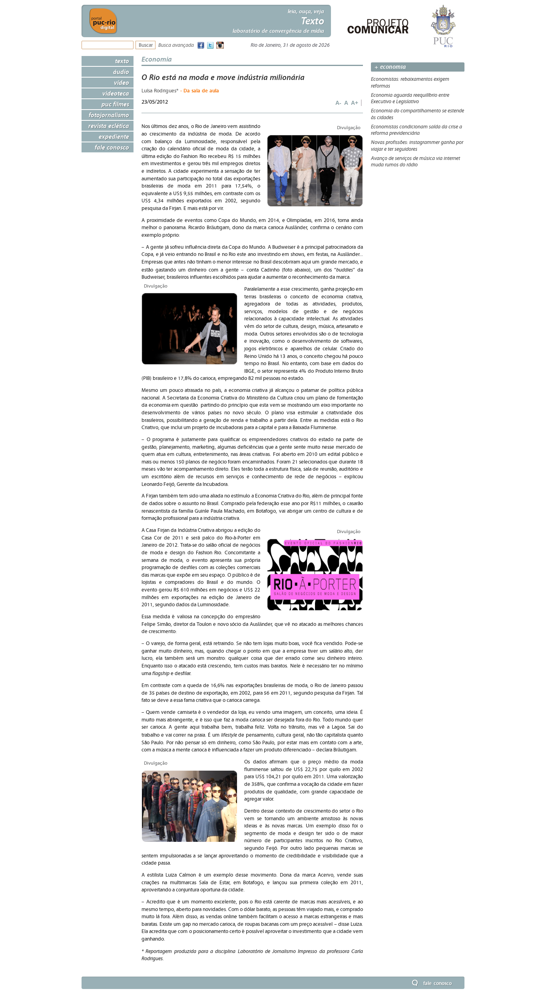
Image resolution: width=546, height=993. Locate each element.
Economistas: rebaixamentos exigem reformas (410, 82)
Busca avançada (176, 45)
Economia (156, 59)
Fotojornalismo (109, 114)
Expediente (114, 136)
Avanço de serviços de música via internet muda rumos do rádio (415, 162)
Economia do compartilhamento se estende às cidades (417, 114)
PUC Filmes (115, 104)
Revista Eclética (108, 125)
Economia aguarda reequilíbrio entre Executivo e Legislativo (410, 98)
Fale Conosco (112, 147)
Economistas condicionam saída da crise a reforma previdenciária (416, 130)
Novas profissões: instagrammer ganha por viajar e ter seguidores (417, 146)
